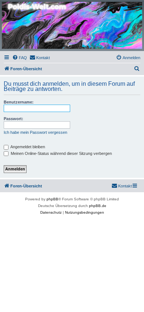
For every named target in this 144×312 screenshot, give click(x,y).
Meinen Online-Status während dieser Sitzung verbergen (61, 153)
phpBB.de (97, 206)
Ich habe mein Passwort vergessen (35, 132)
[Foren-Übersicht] (72, 25)
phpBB (52, 199)
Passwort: (13, 118)
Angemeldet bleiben (27, 147)
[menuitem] (19, 57)
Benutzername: (19, 102)
